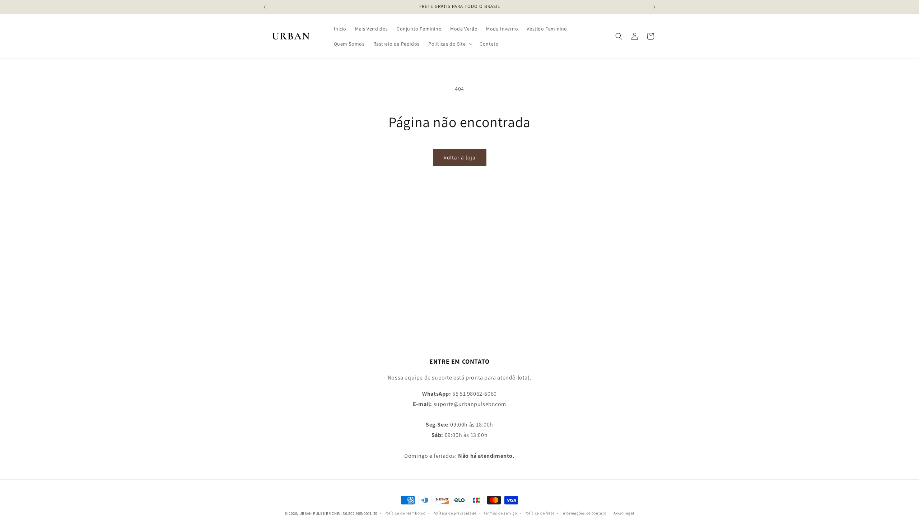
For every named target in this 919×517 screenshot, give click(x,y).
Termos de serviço (500, 513)
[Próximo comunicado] (654, 7)
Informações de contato (583, 513)
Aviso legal (624, 513)
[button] (449, 43)
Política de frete (539, 513)
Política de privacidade (454, 513)
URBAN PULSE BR (315, 513)
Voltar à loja (460, 157)
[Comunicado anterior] (264, 7)
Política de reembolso (405, 513)
